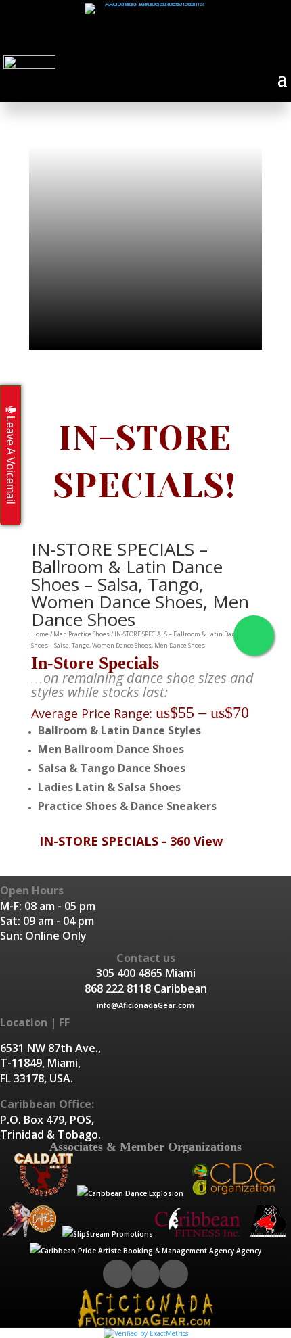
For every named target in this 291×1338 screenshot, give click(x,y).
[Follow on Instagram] (158, 41)
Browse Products (146, 333)
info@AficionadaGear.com (145, 1005)
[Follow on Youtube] (181, 41)
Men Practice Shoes (81, 633)
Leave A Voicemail (10, 458)
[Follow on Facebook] (110, 41)
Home (40, 633)
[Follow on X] (134, 41)
